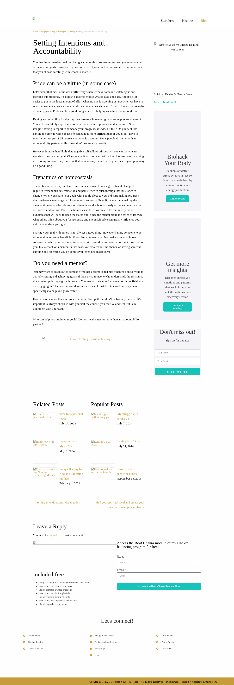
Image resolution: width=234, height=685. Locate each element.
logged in (54, 535)
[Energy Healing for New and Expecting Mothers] (45, 479)
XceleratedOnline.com (204, 682)
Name (121, 556)
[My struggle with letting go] (103, 424)
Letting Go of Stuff (128, 441)
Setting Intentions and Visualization (56, 502)
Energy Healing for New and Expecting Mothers (71, 473)
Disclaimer (172, 682)
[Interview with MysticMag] (45, 452)
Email (121, 569)
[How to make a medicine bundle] (103, 479)
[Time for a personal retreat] (45, 424)
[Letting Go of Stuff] (103, 452)
